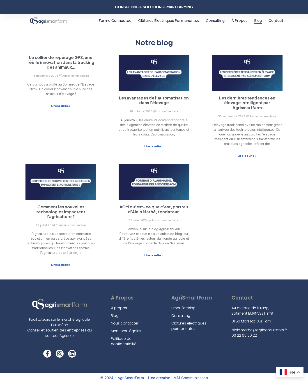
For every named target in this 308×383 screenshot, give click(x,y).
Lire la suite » (60, 106)
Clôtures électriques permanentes (168, 20)
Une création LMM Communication (177, 378)
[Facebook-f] (47, 354)
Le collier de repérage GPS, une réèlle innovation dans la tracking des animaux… (61, 62)
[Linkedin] (72, 354)
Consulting (215, 20)
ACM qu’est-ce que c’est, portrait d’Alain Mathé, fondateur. (154, 209)
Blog (258, 20)
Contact (276, 20)
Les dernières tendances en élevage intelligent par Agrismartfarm (247, 102)
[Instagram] (60, 354)
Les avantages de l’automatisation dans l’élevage (154, 100)
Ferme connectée (115, 20)
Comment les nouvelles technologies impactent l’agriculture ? (60, 211)
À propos (239, 20)
